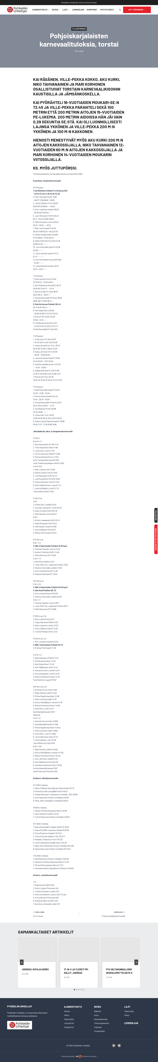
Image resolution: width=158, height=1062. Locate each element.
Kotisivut (64, 1056)
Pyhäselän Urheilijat (19, 1006)
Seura (97, 1006)
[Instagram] (119, 1045)
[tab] (74, 989)
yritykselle (71, 1056)
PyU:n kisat (38, 914)
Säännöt (97, 1011)
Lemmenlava (78, 10)
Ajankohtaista (73, 1006)
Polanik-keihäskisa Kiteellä (113, 914)
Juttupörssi (69, 1023)
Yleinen (67, 1011)
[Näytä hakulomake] (120, 10)
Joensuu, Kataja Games (35, 969)
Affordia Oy (86, 1056)
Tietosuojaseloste (101, 1023)
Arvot (96, 1015)
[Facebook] (114, 1045)
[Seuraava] (136, 962)
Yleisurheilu (69, 1019)
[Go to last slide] (22, 962)
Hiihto (66, 1015)
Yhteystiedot (107, 10)
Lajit (127, 1006)
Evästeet (98, 1027)
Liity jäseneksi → (137, 10)
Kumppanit (92, 10)
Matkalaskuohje (100, 1019)
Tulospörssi (79, 29)
